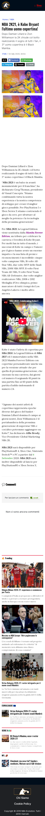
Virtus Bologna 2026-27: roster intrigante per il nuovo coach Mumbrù (26, 712)
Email (31, 64)
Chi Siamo (22, 797)
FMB (4, 54)
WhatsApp (28, 60)
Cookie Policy (22, 803)
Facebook (14, 60)
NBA (12, 19)
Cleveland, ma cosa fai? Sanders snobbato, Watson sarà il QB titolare (25, 762)
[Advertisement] (22, 142)
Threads (20, 64)
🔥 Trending (7, 558)
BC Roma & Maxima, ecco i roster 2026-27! (24, 737)
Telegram (8, 64)
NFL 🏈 (5, 755)
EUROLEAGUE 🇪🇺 (9, 705)
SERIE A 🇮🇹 (6, 730)
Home (5, 19)
